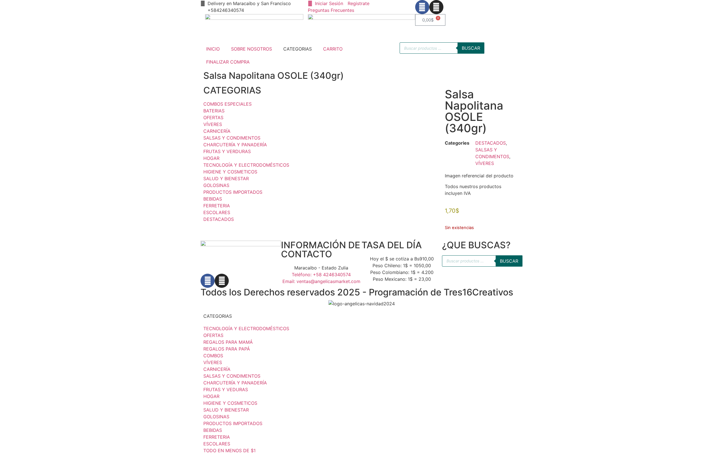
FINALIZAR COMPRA (228, 62)
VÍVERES (484, 163)
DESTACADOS (490, 143)
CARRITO (333, 49)
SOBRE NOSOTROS (251, 49)
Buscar (471, 48)
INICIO (213, 49)
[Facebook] (422, 7)
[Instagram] (436, 7)
